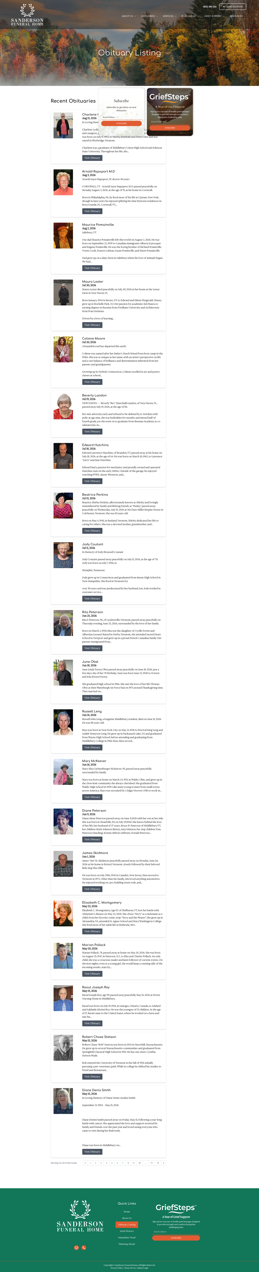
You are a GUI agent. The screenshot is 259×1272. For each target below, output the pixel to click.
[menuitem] (129, 16)
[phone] (83, 1248)
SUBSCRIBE (121, 123)
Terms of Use (130, 1268)
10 (140, 1163)
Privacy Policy (117, 1268)
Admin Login (142, 1268)
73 (152, 1163)
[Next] (163, 1162)
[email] (76, 1248)
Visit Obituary (92, 158)
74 (158, 1163)
